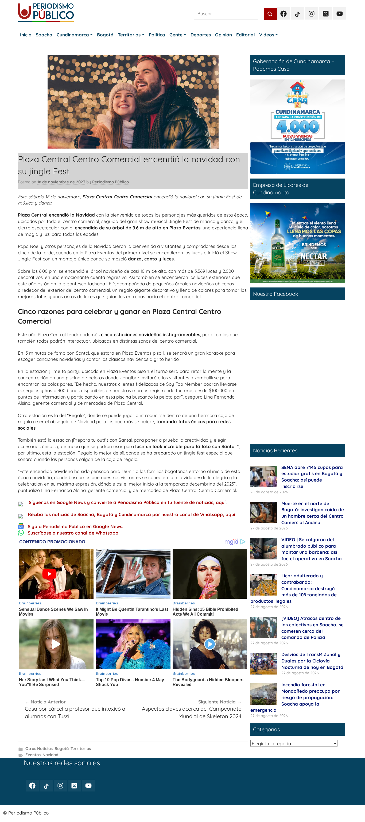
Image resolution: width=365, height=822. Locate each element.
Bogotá (62, 748)
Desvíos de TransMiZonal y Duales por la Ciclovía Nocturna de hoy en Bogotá (312, 660)
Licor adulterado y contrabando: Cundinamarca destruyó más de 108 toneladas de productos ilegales (293, 588)
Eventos (33, 754)
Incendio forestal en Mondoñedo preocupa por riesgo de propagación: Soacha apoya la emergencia (295, 697)
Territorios (81, 748)
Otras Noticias (39, 748)
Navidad (50, 754)
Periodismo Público (110, 181)
